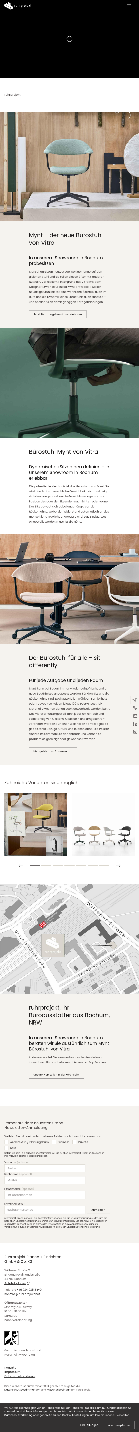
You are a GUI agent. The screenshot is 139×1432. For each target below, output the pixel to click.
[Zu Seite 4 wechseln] (69, 866)
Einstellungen (89, 1425)
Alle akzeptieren (119, 1425)
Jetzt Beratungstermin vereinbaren (57, 314)
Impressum (12, 1372)
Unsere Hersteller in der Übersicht (56, 1074)
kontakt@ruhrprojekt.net (22, 1294)
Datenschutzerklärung (87, 1226)
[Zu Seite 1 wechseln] (35, 866)
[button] (129, 5)
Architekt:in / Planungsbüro (29, 1142)
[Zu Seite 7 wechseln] (104, 866)
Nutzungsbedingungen (61, 1389)
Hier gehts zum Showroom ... (53, 751)
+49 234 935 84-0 (29, 1290)
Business (64, 1142)
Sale (13, 1148)
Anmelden (98, 1210)
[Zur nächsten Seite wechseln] (21, 866)
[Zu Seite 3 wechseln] (58, 866)
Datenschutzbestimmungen (22, 1389)
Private (83, 1142)
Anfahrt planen (15, 1283)
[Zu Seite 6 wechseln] (93, 866)
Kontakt (10, 1368)
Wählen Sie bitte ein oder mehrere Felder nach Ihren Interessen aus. (52, 1136)
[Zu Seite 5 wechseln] (81, 866)
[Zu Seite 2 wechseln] (46, 866)
